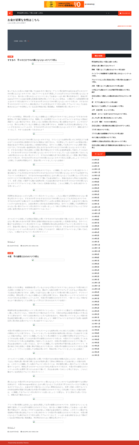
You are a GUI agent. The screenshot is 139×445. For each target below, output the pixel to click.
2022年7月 (95, 298)
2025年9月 (95, 178)
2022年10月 (96, 289)
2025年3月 (95, 197)
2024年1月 (95, 241)
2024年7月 (95, 223)
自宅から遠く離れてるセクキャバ (103, 65)
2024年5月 (95, 229)
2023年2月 (95, 276)
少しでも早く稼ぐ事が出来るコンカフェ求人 (107, 117)
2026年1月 (95, 166)
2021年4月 (95, 345)
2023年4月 (95, 270)
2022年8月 (95, 295)
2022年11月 (96, 286)
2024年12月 (96, 207)
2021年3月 (95, 349)
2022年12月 (96, 282)
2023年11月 (96, 248)
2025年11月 (96, 172)
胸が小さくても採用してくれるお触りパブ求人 (108, 106)
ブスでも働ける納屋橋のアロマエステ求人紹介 (108, 133)
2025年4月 (95, 194)
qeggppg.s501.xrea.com (30, 246)
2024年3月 (95, 235)
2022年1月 (95, 317)
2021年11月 (96, 323)
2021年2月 (95, 352)
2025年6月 (95, 188)
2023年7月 (95, 260)
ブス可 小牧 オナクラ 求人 (100, 129)
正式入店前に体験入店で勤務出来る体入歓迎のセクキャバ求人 (111, 146)
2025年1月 (95, 204)
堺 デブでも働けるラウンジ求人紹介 (105, 102)
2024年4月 (95, 232)
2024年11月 (96, 210)
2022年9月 (95, 292)
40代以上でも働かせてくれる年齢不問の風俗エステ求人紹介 (111, 91)
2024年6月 (95, 226)
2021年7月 (95, 336)
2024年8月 (95, 219)
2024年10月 (96, 213)
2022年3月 (95, 311)
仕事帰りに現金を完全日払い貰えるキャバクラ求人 (109, 141)
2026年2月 (95, 163)
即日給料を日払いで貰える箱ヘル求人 (105, 61)
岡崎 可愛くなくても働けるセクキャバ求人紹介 (108, 69)
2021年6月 (95, 339)
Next (108, 13)
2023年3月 (95, 273)
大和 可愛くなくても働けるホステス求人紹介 (108, 85)
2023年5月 (95, 267)
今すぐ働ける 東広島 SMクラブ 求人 (104, 137)
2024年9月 (95, 216)
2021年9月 (95, 330)
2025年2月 (95, 200)
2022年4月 (95, 308)
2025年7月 (95, 185)
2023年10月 (96, 251)
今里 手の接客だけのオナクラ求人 (23, 256)
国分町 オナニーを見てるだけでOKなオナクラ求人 (109, 114)
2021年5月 (95, 342)
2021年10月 (96, 327)
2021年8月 (95, 333)
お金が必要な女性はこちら (24, 19)
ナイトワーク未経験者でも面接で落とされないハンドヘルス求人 (111, 74)
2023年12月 (96, 245)
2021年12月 (96, 320)
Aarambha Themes (23, 442)
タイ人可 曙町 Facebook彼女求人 (104, 121)
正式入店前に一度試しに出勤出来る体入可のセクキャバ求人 (111, 97)
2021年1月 (95, 355)
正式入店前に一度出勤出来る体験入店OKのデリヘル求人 (111, 125)
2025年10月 (96, 175)
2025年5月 (95, 191)
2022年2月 (95, 314)
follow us (126, 13)
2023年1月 (95, 279)
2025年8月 (95, 182)
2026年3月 (95, 159)
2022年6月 (95, 301)
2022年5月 (95, 305)
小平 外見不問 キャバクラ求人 (103, 110)
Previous (106, 13)
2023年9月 (95, 254)
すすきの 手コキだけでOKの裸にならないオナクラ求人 (32, 60)
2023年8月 (95, 257)
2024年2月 (95, 238)
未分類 (10, 57)
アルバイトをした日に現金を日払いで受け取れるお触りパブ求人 (111, 80)
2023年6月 (95, 264)
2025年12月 (96, 169)
